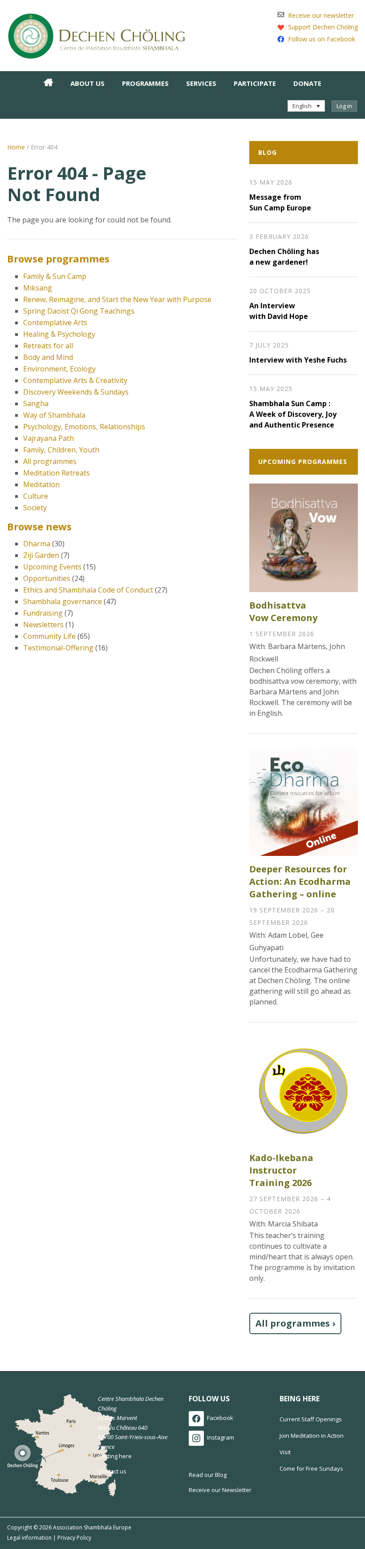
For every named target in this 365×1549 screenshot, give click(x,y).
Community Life (49, 636)
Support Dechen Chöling (323, 27)
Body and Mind (48, 357)
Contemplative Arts (55, 322)
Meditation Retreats (56, 473)
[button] (306, 106)
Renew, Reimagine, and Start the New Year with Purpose (117, 299)
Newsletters (43, 624)
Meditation (41, 484)
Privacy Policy (74, 1537)
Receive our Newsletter (220, 1490)
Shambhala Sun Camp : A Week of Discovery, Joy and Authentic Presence (293, 414)
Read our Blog (208, 1475)
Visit (285, 1452)
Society (35, 507)
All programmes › (295, 1323)
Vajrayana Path (48, 438)
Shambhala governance (62, 601)
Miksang (37, 288)
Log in (344, 106)
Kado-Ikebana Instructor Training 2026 (281, 1170)
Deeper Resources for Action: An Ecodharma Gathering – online (300, 881)
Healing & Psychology (59, 334)
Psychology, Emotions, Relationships (84, 427)
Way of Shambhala (54, 415)
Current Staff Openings (311, 1419)
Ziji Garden (41, 555)
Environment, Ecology (59, 369)
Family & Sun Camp (54, 276)
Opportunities (46, 578)
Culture (35, 496)
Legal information (29, 1537)
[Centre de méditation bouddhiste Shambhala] (96, 35)
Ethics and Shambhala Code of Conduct (88, 590)
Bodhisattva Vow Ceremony (283, 611)
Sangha (36, 403)
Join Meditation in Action (312, 1436)
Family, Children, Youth (61, 450)
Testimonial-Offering (58, 648)
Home (16, 147)
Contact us (112, 1471)
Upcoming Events (52, 567)
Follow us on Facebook (321, 39)
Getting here (115, 1456)
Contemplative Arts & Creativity (75, 380)
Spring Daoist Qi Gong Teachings (78, 311)
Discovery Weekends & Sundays (76, 392)
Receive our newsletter (321, 15)
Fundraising (43, 613)
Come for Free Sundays (311, 1468)
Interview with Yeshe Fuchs (298, 360)
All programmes (50, 461)
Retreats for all (48, 346)
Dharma (36, 544)
